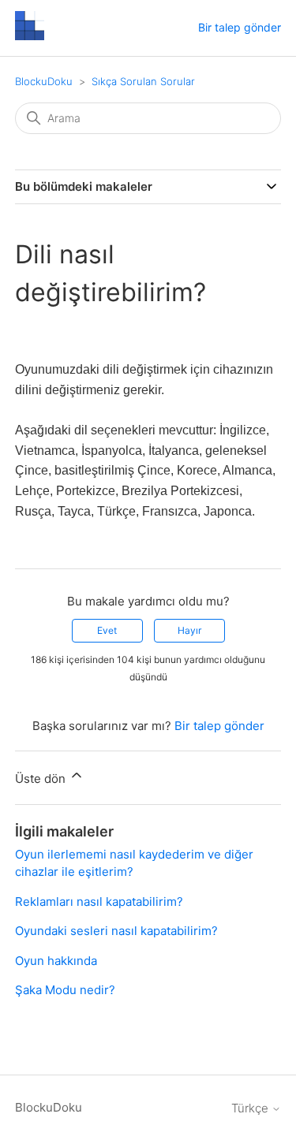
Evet (107, 630)
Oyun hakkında (56, 960)
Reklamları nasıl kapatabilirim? (99, 901)
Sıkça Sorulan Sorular (143, 81)
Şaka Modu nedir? (65, 989)
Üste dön (42, 778)
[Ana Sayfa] (29, 35)
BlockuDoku (44, 81)
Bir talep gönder (239, 27)
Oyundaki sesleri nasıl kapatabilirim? (116, 930)
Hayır (189, 630)
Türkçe (251, 1108)
